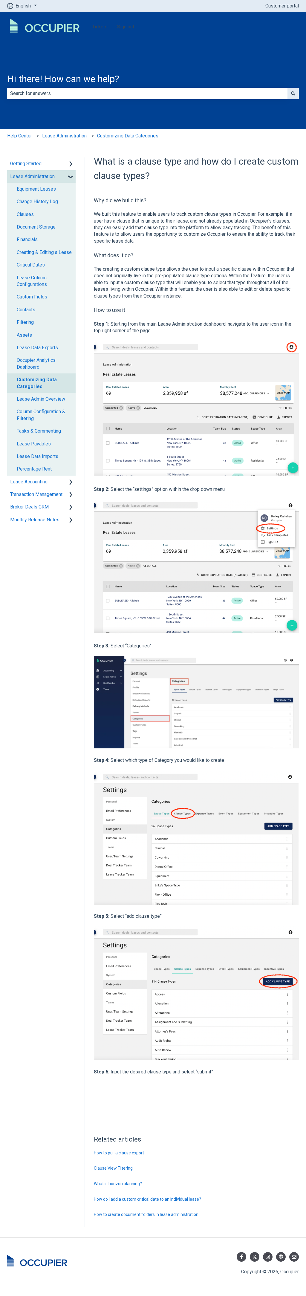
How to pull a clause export (119, 1153)
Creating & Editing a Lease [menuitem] (44, 252)
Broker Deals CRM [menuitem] (29, 507)
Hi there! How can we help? (63, 79)
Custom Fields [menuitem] (32, 297)
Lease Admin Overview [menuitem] (41, 399)
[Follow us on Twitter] (254, 1257)
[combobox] (147, 93)
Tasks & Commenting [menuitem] (39, 431)
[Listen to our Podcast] (281, 1257)
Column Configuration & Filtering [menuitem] (41, 415)
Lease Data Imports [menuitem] (37, 456)
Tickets (100, 27)
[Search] (293, 93)
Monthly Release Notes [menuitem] (34, 520)
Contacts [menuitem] (26, 309)
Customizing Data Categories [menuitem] (37, 383)
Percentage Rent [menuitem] (34, 469)
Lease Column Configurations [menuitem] (32, 281)
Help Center (19, 136)
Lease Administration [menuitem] (32, 176)
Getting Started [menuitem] (26, 163)
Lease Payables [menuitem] (34, 444)
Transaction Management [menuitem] (36, 494)
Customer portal (282, 6)
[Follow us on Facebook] (241, 1257)
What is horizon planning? (118, 1183)
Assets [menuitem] (24, 335)
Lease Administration (64, 136)
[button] (71, 164)
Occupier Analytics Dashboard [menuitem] (36, 363)
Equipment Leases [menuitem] (36, 189)
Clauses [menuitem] (25, 214)
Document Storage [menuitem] (36, 227)
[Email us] (294, 1257)
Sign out (125, 27)
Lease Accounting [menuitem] (29, 482)
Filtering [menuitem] (25, 322)
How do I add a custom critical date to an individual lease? (147, 1199)
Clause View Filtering (113, 1168)
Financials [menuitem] (27, 239)
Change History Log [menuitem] (37, 201)
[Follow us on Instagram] (268, 1257)
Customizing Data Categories (127, 136)
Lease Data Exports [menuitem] (37, 347)
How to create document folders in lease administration (146, 1214)
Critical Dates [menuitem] (31, 265)
